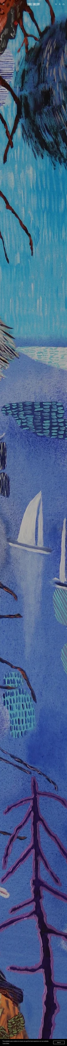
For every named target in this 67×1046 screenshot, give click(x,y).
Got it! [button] (59, 1042)
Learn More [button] (6, 1043)
